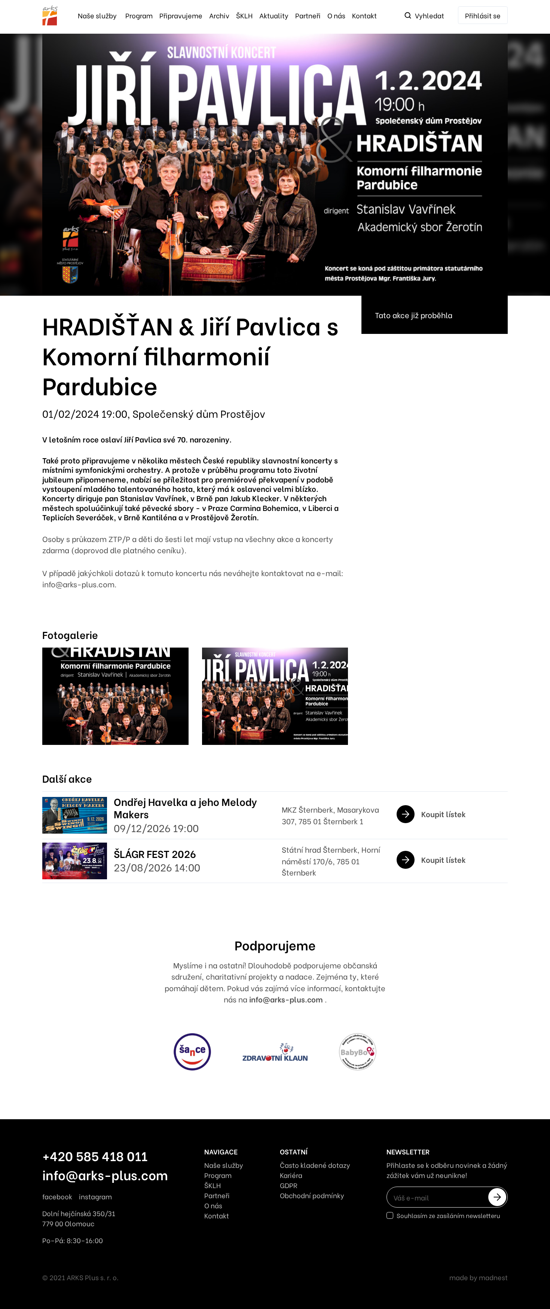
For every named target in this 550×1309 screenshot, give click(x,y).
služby (97, 15)
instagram (95, 1196)
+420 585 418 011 (94, 1155)
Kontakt (364, 15)
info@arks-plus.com (287, 998)
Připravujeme (180, 15)
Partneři (308, 15)
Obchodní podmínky (312, 1195)
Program (139, 15)
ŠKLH (244, 15)
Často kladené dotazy (315, 1165)
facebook (57, 1196)
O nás (336, 15)
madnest (493, 1277)
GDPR (288, 1185)
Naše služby (223, 1165)
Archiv (219, 15)
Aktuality (273, 15)
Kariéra (291, 1175)
